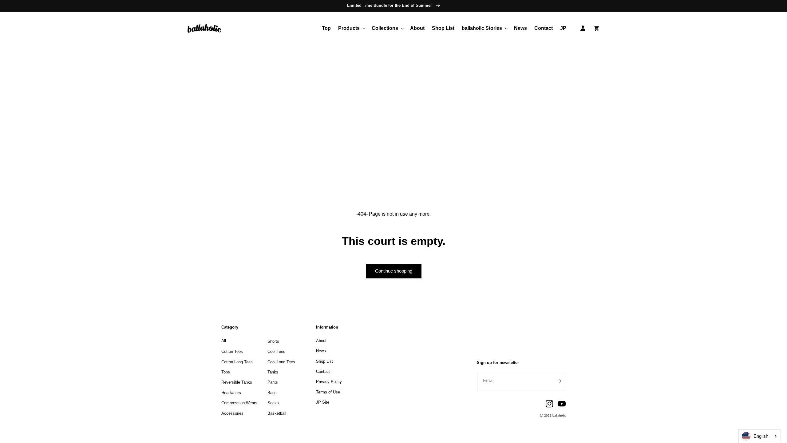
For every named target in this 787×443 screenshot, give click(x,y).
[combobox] (759, 436)
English (760, 436)
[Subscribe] (558, 381)
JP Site (322, 402)
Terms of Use (328, 392)
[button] (351, 28)
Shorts (273, 341)
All (223, 340)
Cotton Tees (232, 351)
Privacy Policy (329, 381)
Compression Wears (239, 403)
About (321, 340)
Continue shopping (393, 270)
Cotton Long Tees (237, 362)
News (321, 351)
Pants (272, 382)
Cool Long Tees (281, 362)
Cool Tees (276, 351)
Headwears (231, 392)
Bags (272, 392)
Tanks (272, 372)
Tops (225, 372)
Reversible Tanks (236, 382)
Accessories (232, 413)
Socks (273, 403)
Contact (323, 371)
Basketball (276, 413)
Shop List (324, 361)
